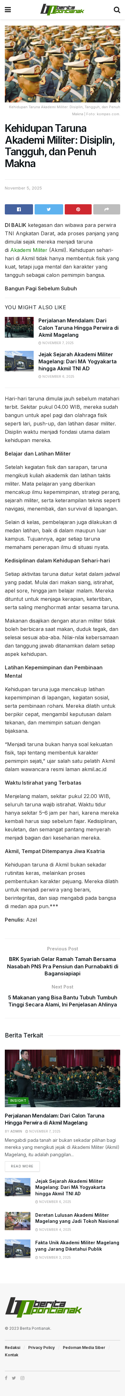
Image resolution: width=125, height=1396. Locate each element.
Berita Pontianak (35, 1328)
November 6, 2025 (57, 376)
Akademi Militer (28, 250)
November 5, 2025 (23, 187)
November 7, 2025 (57, 343)
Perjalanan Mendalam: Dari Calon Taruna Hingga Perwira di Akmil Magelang (78, 327)
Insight (18, 1100)
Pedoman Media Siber (84, 1347)
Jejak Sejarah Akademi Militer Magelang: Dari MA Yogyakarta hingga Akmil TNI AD (77, 361)
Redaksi (12, 1347)
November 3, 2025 (54, 1257)
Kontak (11, 1354)
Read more (22, 1166)
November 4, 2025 (54, 1229)
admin (16, 1131)
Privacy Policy (41, 1347)
